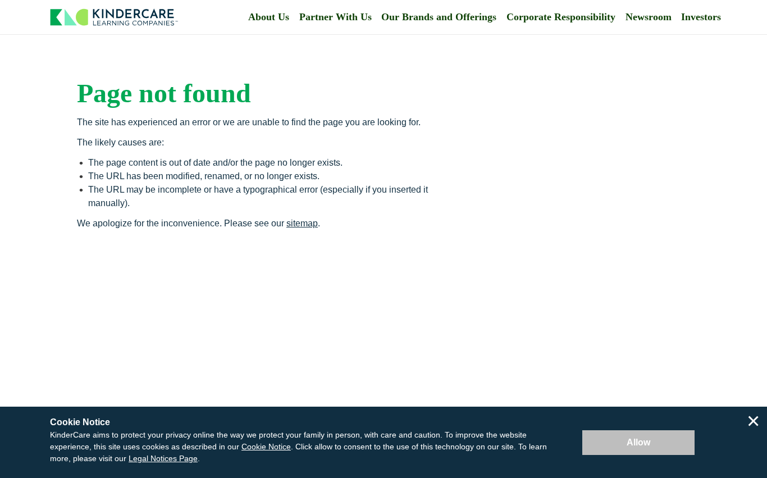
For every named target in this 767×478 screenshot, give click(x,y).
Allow (638, 442)
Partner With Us (335, 16)
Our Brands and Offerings (438, 16)
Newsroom (649, 16)
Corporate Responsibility (560, 16)
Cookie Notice (266, 446)
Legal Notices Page (163, 458)
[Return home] (114, 17)
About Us (268, 16)
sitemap (302, 223)
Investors (701, 16)
